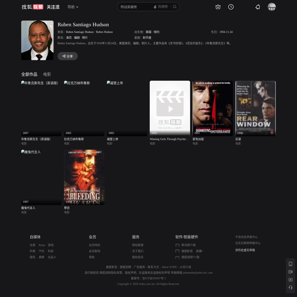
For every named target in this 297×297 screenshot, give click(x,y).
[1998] (255, 83)
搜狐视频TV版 (190, 257)
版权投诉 (137, 257)
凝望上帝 (112, 139)
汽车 (41, 251)
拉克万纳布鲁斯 (74, 139)
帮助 (92, 257)
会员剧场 (94, 251)
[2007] (40, 83)
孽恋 (67, 207)
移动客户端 (188, 245)
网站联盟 (137, 245)
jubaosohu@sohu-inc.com (198, 272)
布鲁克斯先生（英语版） (36, 139)
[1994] (84, 152)
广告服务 (139, 267)
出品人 (52, 257)
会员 (92, 237)
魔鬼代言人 (28, 207)
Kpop (42, 245)
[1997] (31, 152)
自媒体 (35, 237)
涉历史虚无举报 (245, 250)
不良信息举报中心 (246, 236)
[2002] (170, 83)
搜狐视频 (32, 6)
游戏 (51, 245)
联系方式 (153, 267)
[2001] (213, 83)
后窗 (238, 139)
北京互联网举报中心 (248, 243)
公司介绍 (185, 267)
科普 (32, 251)
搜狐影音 (187, 251)
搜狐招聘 (125, 267)
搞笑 (41, 257)
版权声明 (130, 272)
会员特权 (94, 245)
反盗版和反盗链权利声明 (154, 272)
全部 (32, 245)
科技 (51, 251)
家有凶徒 (198, 139)
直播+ (199, 251)
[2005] (77, 83)
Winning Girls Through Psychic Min (168, 139)
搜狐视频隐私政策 (110, 272)
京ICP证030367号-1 (154, 278)
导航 (71, 7)
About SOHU (169, 267)
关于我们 (137, 251)
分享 (69, 56)
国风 (32, 257)
